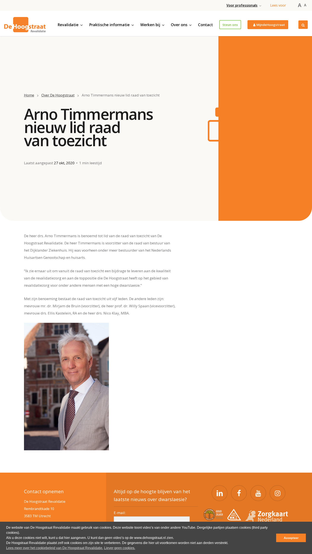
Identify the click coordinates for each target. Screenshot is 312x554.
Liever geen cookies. (119, 548)
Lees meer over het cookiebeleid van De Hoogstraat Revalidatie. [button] (54, 548)
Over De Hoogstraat (57, 95)
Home (29, 95)
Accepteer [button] (291, 538)
